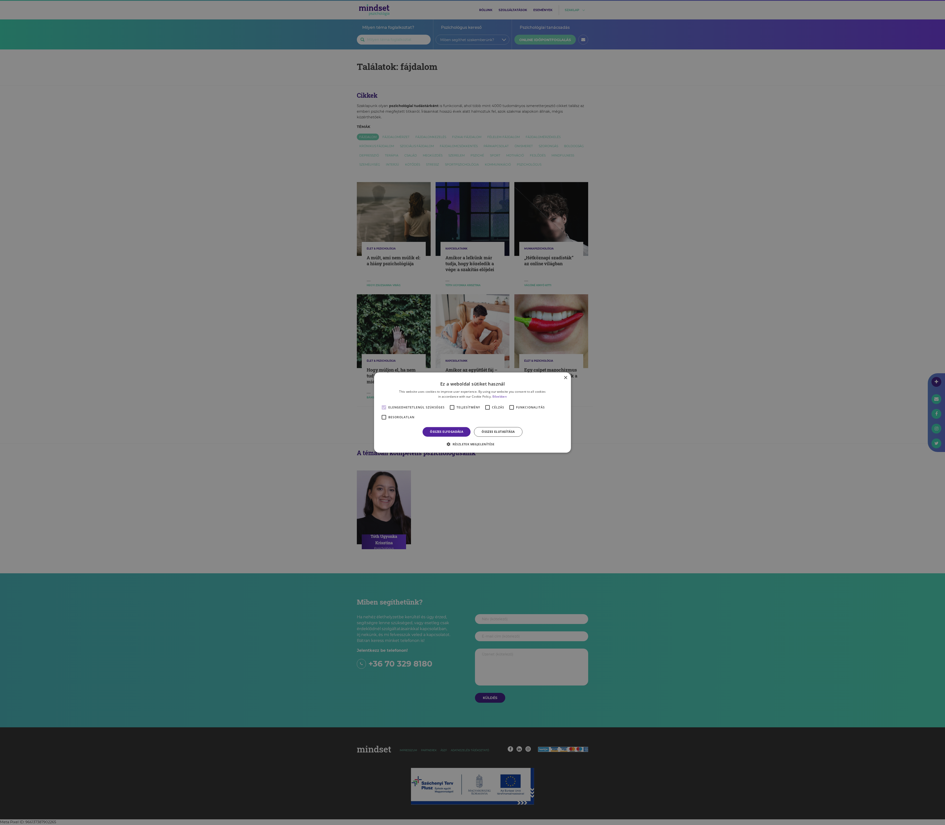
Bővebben (499, 396)
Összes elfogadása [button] (446, 432)
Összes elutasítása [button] (498, 432)
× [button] (565, 377)
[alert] (472, 412)
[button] (472, 444)
